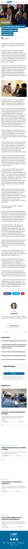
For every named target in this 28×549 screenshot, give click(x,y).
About (11, 544)
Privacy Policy (20, 542)
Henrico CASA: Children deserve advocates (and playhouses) (11, 518)
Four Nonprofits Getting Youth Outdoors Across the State (14, 340)
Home (4, 542)
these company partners (14, 283)
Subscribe (13, 373)
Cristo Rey (4, 45)
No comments (5, 39)
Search (25, 332)
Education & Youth (5, 22)
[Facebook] (11, 539)
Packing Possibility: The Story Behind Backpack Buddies (13, 355)
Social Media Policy (11, 542)
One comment (20, 421)
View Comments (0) (14, 325)
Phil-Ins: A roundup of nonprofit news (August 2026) (13, 359)
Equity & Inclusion (13, 445)
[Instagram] (17, 539)
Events (16, 544)
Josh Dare (14, 313)
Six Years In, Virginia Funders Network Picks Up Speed (13, 351)
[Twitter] (14, 539)
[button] (2, 2)
